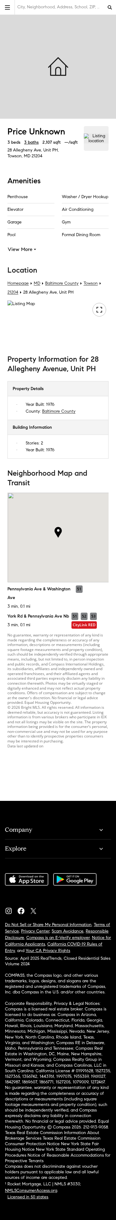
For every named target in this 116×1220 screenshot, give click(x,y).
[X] (36, 909)
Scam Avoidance (68, 931)
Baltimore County (62, 283)
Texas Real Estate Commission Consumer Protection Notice (53, 1141)
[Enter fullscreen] (99, 310)
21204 (37, 156)
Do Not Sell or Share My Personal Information (48, 924)
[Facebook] (23, 909)
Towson (91, 283)
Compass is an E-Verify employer (58, 937)
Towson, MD (18, 156)
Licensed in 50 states (27, 1197)
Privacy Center (35, 931)
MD (37, 283)
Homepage (18, 283)
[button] (7, 7)
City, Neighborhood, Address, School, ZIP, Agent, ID (60, 7)
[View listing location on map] (96, 138)
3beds (13, 142)
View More (20, 249)
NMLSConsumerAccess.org (31, 1190)
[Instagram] (11, 909)
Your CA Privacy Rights (48, 950)
